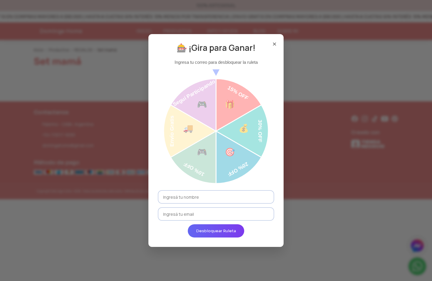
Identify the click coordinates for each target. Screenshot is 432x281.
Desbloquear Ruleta (216, 230)
